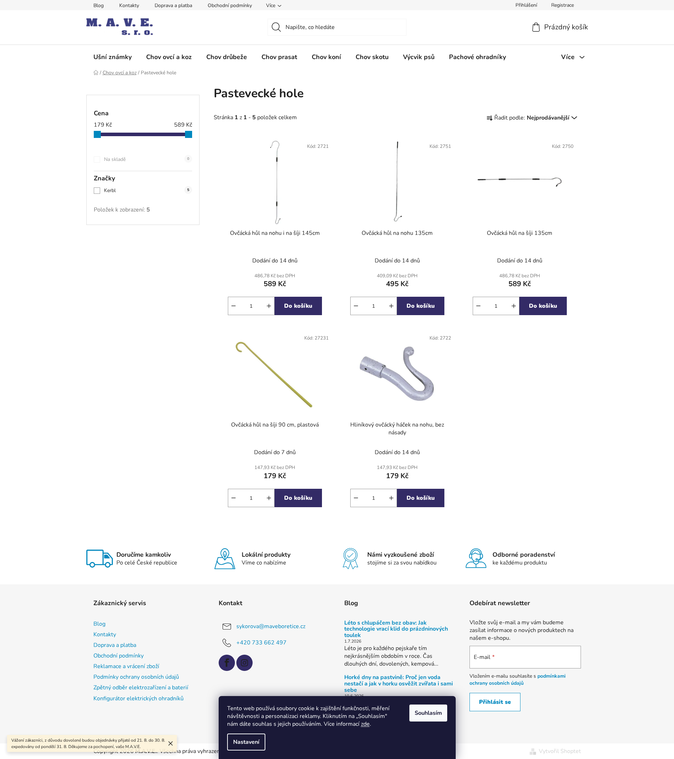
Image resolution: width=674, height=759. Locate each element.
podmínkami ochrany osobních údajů (518, 679)
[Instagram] (244, 663)
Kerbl (146, 190)
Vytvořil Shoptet (560, 751)
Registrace (562, 5)
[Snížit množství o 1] (233, 306)
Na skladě (146, 159)
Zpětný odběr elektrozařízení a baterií (140, 687)
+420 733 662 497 (261, 642)
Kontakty (129, 5)
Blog (98, 5)
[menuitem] (112, 57)
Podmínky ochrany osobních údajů (136, 677)
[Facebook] (227, 663)
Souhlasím (428, 713)
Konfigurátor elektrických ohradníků (138, 698)
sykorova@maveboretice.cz (270, 626)
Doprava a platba (173, 5)
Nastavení (246, 742)
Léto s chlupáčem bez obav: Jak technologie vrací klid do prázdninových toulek (396, 629)
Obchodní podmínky (230, 5)
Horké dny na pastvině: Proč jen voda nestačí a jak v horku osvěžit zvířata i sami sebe (398, 683)
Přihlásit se (495, 702)
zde (365, 724)
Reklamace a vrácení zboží (126, 666)
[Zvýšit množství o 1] (269, 306)
